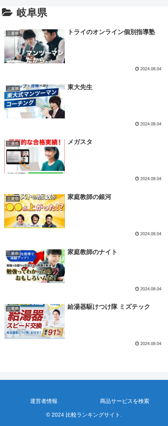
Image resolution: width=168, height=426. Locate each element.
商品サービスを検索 (124, 401)
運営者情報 (43, 401)
